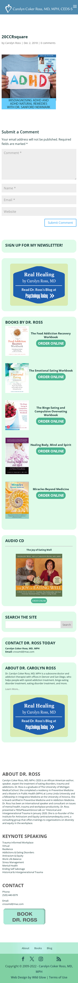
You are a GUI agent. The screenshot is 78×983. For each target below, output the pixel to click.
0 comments (48, 43)
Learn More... (12, 689)
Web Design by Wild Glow (28, 977)
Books (38, 948)
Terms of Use (58, 977)
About (25, 948)
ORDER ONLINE (51, 343)
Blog (49, 948)
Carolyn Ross (13, 43)
